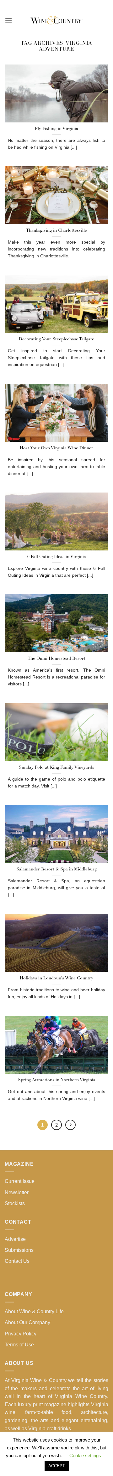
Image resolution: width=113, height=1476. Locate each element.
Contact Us (17, 1261)
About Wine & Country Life (34, 1311)
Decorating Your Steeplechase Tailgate (56, 339)
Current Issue (20, 1181)
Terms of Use (19, 1344)
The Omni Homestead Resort (56, 659)
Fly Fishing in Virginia (56, 129)
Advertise (15, 1239)
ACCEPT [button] (56, 1465)
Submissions (19, 1250)
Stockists (15, 1203)
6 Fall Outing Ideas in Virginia (56, 557)
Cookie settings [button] (85, 1455)
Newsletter (17, 1192)
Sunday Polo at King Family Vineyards (56, 768)
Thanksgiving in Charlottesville (56, 231)
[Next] (70, 1125)
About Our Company (27, 1322)
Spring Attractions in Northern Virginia (56, 1080)
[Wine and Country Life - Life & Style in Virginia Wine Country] (56, 20)
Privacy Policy (20, 1333)
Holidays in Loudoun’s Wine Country (56, 978)
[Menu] (8, 20)
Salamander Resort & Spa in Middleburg (56, 869)
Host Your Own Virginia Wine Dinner (56, 448)
